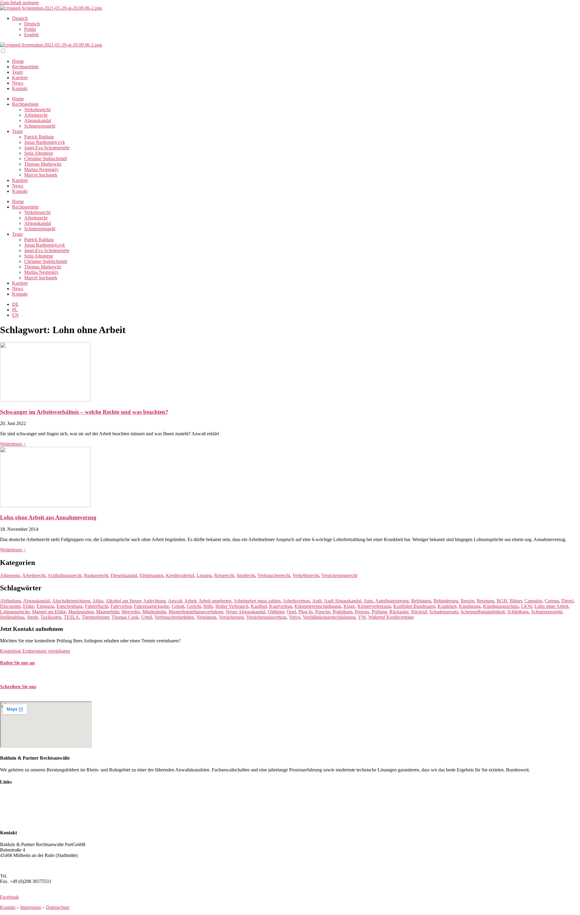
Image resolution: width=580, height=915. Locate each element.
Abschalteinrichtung (71, 600)
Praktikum (342, 611)
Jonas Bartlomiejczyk (44, 142)
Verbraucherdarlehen (174, 617)
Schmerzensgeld (39, 125)
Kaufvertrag (280, 606)
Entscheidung (69, 606)
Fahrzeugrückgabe (151, 606)
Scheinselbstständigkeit (483, 611)
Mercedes (130, 611)
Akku (97, 600)
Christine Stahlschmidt (45, 158)
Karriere (20, 77)
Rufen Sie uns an (17, 662)
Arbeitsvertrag (296, 600)
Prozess (362, 611)
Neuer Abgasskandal (245, 611)
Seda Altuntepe (38, 153)
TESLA (71, 617)
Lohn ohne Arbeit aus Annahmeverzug (48, 517)
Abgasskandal (37, 120)
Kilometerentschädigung (318, 606)
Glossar (7, 820)
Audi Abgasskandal (342, 600)
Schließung (518, 611)
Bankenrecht (96, 575)
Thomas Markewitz (42, 164)
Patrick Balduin (39, 136)
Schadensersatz (443, 611)
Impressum (30, 907)
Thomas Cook (125, 617)
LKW (526, 606)
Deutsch (20, 18)
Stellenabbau (12, 617)
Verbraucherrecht (273, 575)
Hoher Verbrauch (231, 606)
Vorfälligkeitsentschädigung (329, 617)
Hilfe (208, 606)
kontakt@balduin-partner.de (26, 698)
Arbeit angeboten (214, 600)
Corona (552, 600)
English (31, 34)
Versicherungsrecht (339, 575)
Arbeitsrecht (35, 115)
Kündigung (470, 606)
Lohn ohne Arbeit (551, 606)
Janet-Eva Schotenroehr (46, 147)
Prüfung (379, 611)
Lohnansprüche (15, 611)
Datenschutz (57, 907)
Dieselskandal (124, 575)
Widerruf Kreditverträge (391, 617)
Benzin (467, 600)
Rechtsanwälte (14, 793)
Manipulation (81, 611)
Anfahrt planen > (16, 865)
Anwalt (175, 600)
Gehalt (178, 606)
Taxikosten (50, 617)
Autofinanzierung (392, 600)
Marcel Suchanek (40, 174)
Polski (30, 29)
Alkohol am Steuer (123, 600)
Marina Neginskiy (41, 169)
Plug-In (305, 611)
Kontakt (19, 88)
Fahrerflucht (96, 606)
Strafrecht (246, 575)
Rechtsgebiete (25, 66)
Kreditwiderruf (180, 575)
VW (362, 617)
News (17, 83)
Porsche (322, 611)
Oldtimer (276, 611)
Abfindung (10, 600)
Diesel (567, 600)
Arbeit (190, 600)
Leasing (204, 575)
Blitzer (516, 600)
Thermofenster (95, 617)
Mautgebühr (107, 611)
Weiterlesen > (13, 443)
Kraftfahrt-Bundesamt (414, 606)
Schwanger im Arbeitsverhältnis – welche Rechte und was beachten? (84, 412)
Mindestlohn (154, 611)
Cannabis (533, 600)
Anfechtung (154, 600)
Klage (349, 606)
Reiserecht (224, 575)
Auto (368, 600)
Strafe (32, 617)
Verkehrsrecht (37, 109)
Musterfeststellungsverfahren (196, 611)
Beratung (485, 600)
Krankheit (446, 606)
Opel (291, 611)
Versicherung (231, 617)
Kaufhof (259, 606)
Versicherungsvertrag (266, 617)
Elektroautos (151, 575)
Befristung (421, 600)
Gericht (194, 606)
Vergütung (206, 617)
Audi (317, 600)
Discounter (10, 606)
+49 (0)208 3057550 (28, 875)
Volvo (294, 617)
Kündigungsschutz (501, 606)
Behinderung (445, 600)
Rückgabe (399, 611)
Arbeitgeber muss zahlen (257, 600)
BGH (502, 600)
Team (17, 72)
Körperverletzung (374, 606)
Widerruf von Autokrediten (25, 815)
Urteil (146, 617)
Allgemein (10, 575)
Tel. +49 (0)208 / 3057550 (25, 674)
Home (18, 61)
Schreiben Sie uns (18, 686)
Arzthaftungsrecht (64, 575)
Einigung (45, 606)
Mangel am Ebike (49, 611)
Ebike (28, 606)
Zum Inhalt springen (19, 2)
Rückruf (419, 611)
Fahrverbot (121, 606)
